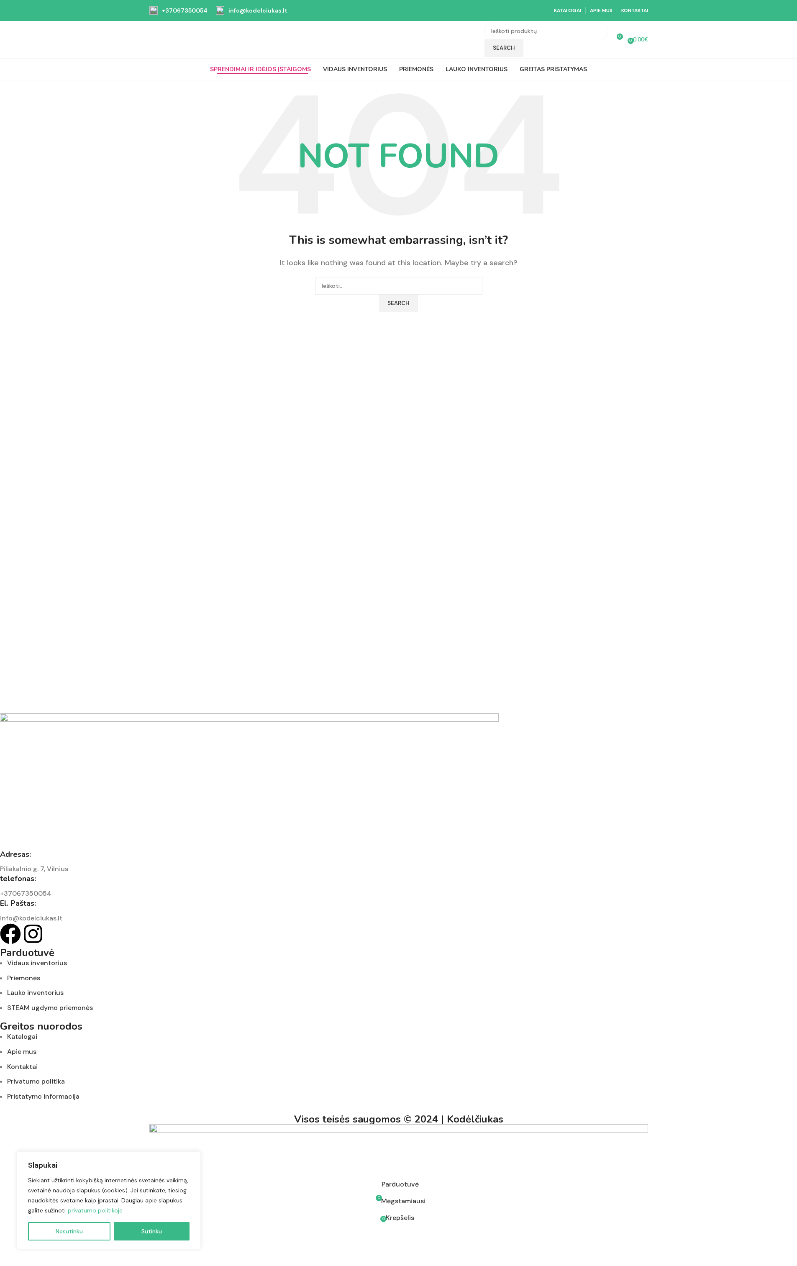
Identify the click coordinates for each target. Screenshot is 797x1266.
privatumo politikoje (95, 1210)
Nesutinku (69, 1231)
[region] (109, 1200)
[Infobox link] (178, 10)
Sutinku (151, 1231)
